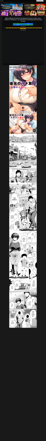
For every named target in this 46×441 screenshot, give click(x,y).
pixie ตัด (25, 28)
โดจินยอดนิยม (4, 2)
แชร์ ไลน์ (18, 23)
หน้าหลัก (1, 2)
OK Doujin (1, 0)
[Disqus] (23, 39)
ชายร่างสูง (21, 28)
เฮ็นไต (10, 2)
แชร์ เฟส (28, 23)
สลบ (23, 28)
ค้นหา (44, 0)
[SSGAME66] (11, 13)
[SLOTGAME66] (34, 13)
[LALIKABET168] (11, 7)
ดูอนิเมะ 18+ (8, 2)
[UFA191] (34, 7)
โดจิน (12, 2)
